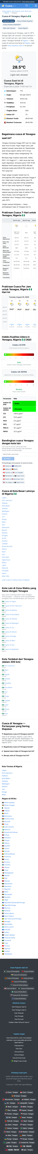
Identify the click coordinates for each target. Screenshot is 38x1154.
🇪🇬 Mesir (5, 892)
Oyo (3, 525)
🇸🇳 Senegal (6, 921)
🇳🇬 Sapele (5, 675)
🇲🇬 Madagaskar (7, 873)
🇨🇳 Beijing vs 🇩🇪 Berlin (10, 469)
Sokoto (4, 514)
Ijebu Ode (5, 576)
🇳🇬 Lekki (5, 705)
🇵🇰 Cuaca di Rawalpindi (11, 971)
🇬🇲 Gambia (6, 846)
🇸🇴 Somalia (6, 930)
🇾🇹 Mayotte (6, 889)
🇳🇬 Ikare (5, 714)
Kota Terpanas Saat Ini (19, 1007)
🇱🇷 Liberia (5, 867)
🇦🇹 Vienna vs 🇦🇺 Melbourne (12, 466)
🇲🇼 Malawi (5, 875)
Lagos (4, 498)
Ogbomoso (6, 560)
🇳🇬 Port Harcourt (8, 666)
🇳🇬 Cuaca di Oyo (8, 645)
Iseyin (4, 573)
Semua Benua (19, 1052)
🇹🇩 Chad (5, 824)
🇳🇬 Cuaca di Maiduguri (10, 624)
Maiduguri (5, 511)
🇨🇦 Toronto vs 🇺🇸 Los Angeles (13, 472)
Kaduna (4, 503)
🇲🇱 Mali (4, 878)
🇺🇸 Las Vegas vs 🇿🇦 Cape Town (13, 482)
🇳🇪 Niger (5, 900)
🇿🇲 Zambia (6, 951)
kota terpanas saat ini (16, 46)
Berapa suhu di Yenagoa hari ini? (16, 755)
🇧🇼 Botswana (7, 816)
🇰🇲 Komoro (6, 862)
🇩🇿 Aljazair (6, 808)
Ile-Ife (4, 538)
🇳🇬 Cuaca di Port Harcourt (12, 606)
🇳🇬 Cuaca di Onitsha (9, 619)
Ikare (4, 552)
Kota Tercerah (19, 1019)
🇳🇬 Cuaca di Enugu (9, 637)
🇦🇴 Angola (6, 811)
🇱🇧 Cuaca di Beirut (10, 988)
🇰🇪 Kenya (5, 859)
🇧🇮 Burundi (6, 821)
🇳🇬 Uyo (4, 692)
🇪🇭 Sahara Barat (8, 913)
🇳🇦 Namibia (6, 897)
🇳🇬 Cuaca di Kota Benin (10, 615)
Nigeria (6, 13)
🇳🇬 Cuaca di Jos (8, 628)
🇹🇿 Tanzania (6, 940)
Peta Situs (19, 1048)
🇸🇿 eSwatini (6, 838)
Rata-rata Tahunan (9, 28)
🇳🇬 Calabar (6, 701)
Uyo (3, 554)
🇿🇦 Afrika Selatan (8, 802)
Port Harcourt (7, 500)
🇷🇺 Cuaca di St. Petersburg (19, 995)
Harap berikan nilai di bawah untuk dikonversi (16, 11)
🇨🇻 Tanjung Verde (8, 938)
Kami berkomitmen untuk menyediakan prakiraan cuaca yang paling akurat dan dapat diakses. (19, 1040)
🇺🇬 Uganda (6, 948)
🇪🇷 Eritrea (5, 835)
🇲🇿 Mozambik (7, 894)
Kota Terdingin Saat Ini (19, 1010)
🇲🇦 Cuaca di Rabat (28, 971)
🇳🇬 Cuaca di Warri (8, 641)
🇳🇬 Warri (5, 671)
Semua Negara (19, 1055)
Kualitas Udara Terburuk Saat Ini (19, 1022)
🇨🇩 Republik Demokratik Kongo (13, 902)
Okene (4, 549)
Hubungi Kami (19, 1045)
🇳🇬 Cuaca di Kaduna (9, 611)
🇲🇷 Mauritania (7, 884)
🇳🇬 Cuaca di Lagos (9, 602)
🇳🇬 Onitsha (6, 679)
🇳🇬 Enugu (5, 697)
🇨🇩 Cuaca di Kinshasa (19, 998)
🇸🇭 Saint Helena (8, 916)
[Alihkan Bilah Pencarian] (26, 5)
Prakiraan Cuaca (8, 21)
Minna (4, 562)
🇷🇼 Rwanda (6, 911)
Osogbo (5, 535)
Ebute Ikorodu (7, 546)
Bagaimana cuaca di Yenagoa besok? (18, 747)
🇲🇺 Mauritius (6, 886)
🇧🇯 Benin (5, 813)
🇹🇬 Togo (5, 943)
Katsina (4, 533)
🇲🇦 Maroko (6, 881)
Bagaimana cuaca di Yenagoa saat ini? (19, 734)
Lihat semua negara (28, 1)
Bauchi (4, 530)
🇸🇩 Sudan (5, 932)
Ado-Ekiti (5, 557)
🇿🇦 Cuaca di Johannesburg (19, 985)
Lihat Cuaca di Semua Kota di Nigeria (15, 580)
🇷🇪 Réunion (6, 908)
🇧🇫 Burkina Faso (8, 819)
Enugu (4, 519)
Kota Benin (6, 506)
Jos (3, 517)
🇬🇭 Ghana (5, 848)
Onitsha (5, 508)
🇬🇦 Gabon (5, 843)
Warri (4, 522)
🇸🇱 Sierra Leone (8, 927)
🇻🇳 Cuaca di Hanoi (27, 978)
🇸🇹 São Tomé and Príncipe (11, 919)
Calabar (5, 544)
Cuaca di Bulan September (11, 24)
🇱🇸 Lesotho (6, 865)
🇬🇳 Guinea (6, 851)
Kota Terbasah (19, 1013)
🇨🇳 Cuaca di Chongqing (19, 981)
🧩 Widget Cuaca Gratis (19, 1061)
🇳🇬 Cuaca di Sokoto (9, 632)
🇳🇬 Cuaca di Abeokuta (10, 650)
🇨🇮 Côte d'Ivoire (8, 827)
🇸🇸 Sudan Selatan (8, 935)
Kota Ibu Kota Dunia (19, 1058)
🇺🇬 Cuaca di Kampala (12, 978)
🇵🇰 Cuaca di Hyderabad (26, 988)
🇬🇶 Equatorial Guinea (10, 832)
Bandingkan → (8, 458)
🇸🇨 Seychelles (7, 924)
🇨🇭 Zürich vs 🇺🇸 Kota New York (13, 479)
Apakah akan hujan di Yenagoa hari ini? (19, 751)
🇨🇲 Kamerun (6, 857)
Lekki (4, 565)
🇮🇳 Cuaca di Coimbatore (19, 975)
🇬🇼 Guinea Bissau (8, 854)
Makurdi (5, 568)
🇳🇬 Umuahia (6, 684)
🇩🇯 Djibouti (6, 830)
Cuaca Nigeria (23, 28)
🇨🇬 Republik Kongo (9, 905)
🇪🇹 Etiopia (5, 840)
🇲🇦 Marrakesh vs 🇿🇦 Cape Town (13, 476)
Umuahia (5, 571)
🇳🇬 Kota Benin (7, 688)
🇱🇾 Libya (5, 870)
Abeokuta (5, 527)
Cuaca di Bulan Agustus (25, 21)
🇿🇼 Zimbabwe (7, 954)
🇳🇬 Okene (5, 710)
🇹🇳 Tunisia (6, 946)
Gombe (4, 541)
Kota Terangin (19, 1016)
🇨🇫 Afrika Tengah (8, 805)
